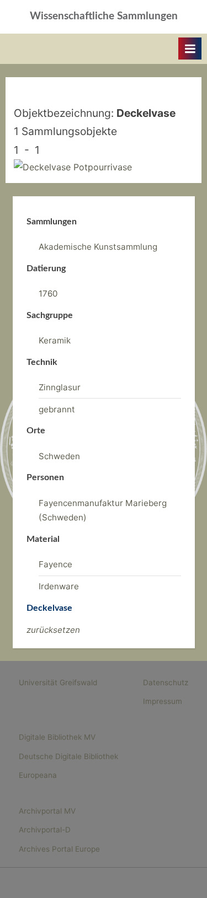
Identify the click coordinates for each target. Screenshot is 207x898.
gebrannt (57, 409)
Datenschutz (165, 682)
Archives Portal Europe (59, 849)
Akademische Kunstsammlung (98, 246)
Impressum (162, 701)
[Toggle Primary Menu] (189, 48)
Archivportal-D (45, 829)
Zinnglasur (60, 387)
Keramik (55, 340)
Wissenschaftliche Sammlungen (104, 16)
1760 (48, 293)
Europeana (38, 775)
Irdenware (59, 586)
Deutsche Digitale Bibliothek (68, 756)
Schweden (59, 456)
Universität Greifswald (58, 682)
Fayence (55, 564)
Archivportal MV (47, 810)
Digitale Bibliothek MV (57, 737)
